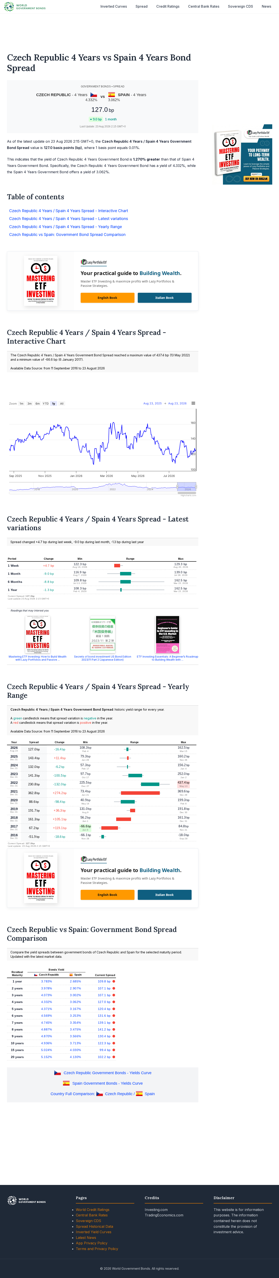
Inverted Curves (113, 6)
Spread (142, 6)
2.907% (75, 988)
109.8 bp (105, 981)
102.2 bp (105, 1057)
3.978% (46, 988)
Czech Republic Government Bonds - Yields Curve (107, 1073)
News (266, 6)
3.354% (75, 1022)
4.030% (75, 1050)
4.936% (46, 1043)
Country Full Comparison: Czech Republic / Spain (103, 1094)
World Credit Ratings (92, 1209)
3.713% (75, 1043)
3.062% (75, 1002)
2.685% (75, 981)
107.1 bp (105, 988)
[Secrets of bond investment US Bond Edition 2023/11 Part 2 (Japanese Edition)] (102, 634)
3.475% (75, 1029)
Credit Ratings (167, 6)
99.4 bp (105, 1050)
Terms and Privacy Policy (97, 1249)
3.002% (75, 995)
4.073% (46, 995)
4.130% (75, 1057)
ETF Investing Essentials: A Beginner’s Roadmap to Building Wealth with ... (167, 658)
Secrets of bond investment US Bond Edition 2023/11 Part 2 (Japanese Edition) (102, 658)
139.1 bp (105, 1022)
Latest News (86, 1237)
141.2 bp (105, 1029)
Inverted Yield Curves (93, 1232)
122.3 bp (105, 1043)
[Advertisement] (139, 30)
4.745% (46, 1022)
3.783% (46, 981)
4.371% (46, 1009)
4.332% (46, 1002)
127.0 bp (105, 1002)
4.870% (46, 1036)
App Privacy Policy (91, 1243)
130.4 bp (105, 1036)
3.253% (75, 1015)
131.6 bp (105, 1015)
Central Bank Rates (203, 6)
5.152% (46, 1057)
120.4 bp (105, 1009)
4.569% (46, 1015)
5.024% (46, 1050)
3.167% (75, 1009)
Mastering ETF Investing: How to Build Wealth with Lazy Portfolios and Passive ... (37, 658)
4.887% (46, 1029)
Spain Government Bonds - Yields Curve (107, 1083)
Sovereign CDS (240, 6)
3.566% (75, 1036)
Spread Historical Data (94, 1226)
